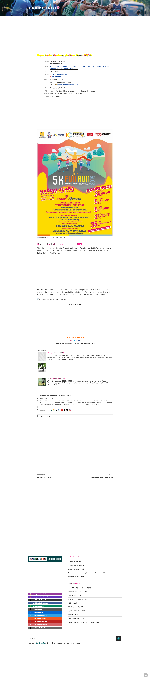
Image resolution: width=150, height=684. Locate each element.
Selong (99, 404)
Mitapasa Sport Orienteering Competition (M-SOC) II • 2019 (87, 573)
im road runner (72, 401)
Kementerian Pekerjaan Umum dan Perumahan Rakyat (83, 402)
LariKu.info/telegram (40, 615)
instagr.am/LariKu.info (40, 597)
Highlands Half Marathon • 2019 (78, 565)
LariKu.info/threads (39, 600)
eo (64, 643)
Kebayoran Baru (54, 402)
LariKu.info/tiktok (39, 628)
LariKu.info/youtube (40, 621)
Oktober (74, 404)
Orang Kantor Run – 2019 (76, 576)
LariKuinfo (44, 8)
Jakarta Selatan (100, 401)
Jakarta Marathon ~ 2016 (76, 569)
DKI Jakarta (53, 401)
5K (46, 398)
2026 (48, 643)
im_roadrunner (57, 77)
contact (31, 643)
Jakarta (88, 401)
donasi (73, 643)
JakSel (43, 402)
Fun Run (51, 398)
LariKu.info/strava (39, 618)
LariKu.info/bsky (38, 612)
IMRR (82, 401)
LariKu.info (40, 643)
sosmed (59, 643)
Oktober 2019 (84, 404)
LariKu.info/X (37, 609)
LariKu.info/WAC (38, 606)
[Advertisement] (75, 31)
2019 (42, 398)
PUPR (93, 404)
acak (78, 643)
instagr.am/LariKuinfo (40, 594)
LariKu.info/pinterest (40, 624)
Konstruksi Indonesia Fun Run (57, 404)
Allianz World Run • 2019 (75, 561)
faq (68, 643)
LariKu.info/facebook (40, 603)
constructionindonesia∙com (60, 74)
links (53, 643)
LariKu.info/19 (75, 337)
